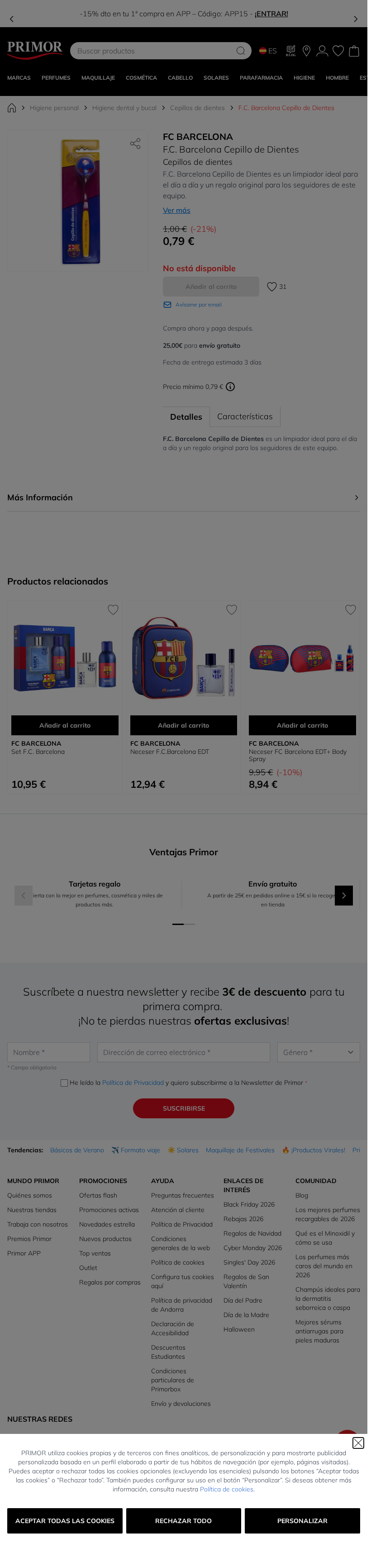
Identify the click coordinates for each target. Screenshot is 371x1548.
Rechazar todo (183, 1521)
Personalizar (302, 1521)
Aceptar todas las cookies (64, 1521)
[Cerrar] (358, 1443)
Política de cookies (226, 1489)
